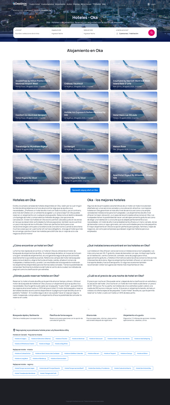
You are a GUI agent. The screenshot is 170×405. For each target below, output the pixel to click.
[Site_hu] (88, 385)
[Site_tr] (60, 385)
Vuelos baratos (47, 4)
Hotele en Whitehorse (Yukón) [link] (24, 344)
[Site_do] (102, 385)
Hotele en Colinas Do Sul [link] (22, 353)
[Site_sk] (81, 385)
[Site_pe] (54, 385)
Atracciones (86, 4)
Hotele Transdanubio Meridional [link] (25, 373)
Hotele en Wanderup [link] (39, 358)
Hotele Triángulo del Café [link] (48, 373)
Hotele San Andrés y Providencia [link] (98, 368)
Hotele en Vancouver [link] (96, 339)
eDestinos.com (17, 10)
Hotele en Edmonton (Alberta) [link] (41, 339)
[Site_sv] (116, 385)
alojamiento (28, 10)
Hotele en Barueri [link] (93, 353)
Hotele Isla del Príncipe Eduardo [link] (49, 368)
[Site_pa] (109, 385)
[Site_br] (26, 385)
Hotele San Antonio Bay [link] (143, 368)
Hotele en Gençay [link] (126, 353)
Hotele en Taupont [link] (110, 353)
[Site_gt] (130, 385)
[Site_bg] (40, 385)
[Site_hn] (137, 385)
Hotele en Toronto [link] (61, 339)
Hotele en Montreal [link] (78, 339)
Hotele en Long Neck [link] (21, 358)
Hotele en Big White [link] (61, 344)
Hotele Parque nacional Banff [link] (74, 368)
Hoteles (36, 10)
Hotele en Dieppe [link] (44, 344)
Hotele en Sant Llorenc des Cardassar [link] (47, 353)
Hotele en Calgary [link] (20, 339)
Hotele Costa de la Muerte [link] (122, 368)
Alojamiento (60, 4)
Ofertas (76, 4)
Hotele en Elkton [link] (142, 353)
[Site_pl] (47, 385)
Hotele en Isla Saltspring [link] (142, 339)
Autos (69, 4)
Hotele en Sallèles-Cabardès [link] (73, 353)
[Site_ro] (33, 385)
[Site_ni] (123, 385)
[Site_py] (144, 385)
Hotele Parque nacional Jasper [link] (25, 368)
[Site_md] (74, 385)
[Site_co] (95, 385)
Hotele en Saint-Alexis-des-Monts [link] (119, 339)
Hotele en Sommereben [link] (58, 358)
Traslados (97, 4)
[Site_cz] (67, 385)
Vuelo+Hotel (34, 4)
